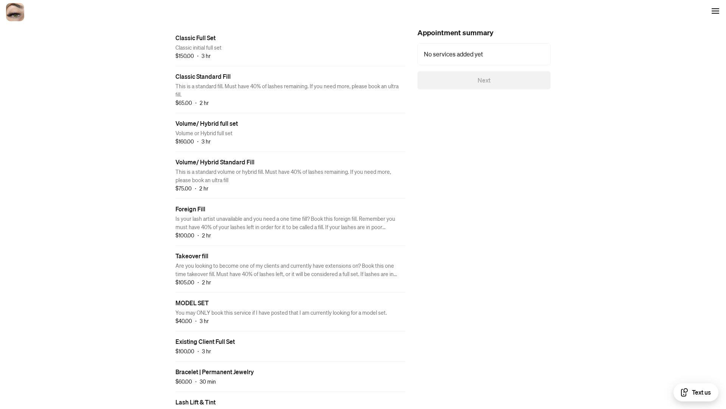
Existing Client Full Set (205, 341)
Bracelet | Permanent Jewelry (214, 372)
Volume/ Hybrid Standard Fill (214, 162)
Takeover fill (191, 256)
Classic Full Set (195, 38)
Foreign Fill (190, 209)
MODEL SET (192, 303)
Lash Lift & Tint (195, 402)
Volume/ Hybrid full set (206, 123)
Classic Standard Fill (203, 76)
